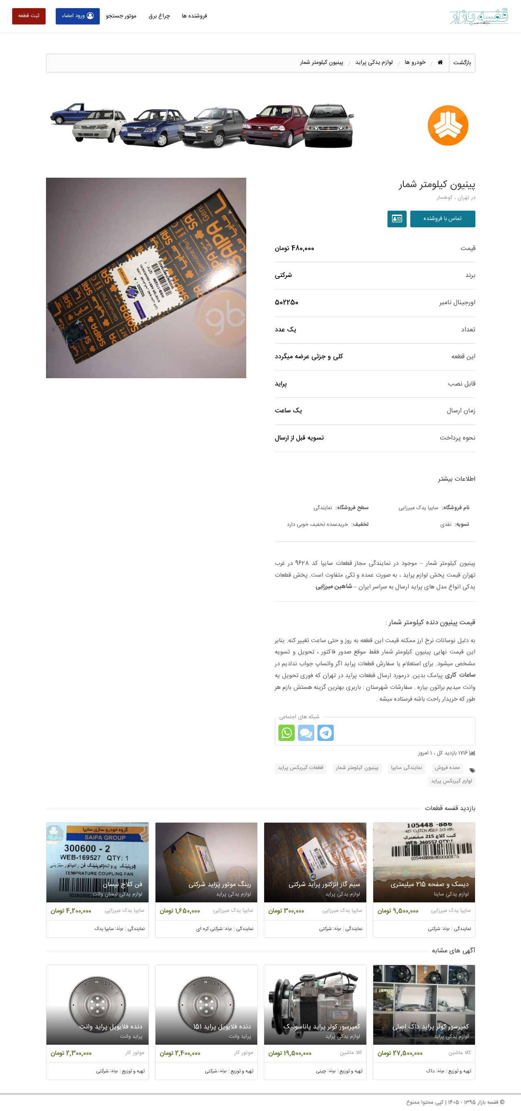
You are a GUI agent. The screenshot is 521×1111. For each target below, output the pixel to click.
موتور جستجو (121, 16)
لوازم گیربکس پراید (451, 781)
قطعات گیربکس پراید (300, 768)
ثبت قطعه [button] (28, 15)
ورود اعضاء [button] (73, 15)
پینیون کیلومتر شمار (357, 768)
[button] (146, 278)
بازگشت (462, 63)
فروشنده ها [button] (194, 16)
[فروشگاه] (398, 219)
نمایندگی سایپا (406, 768)
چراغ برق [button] (159, 16)
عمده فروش (447, 768)
